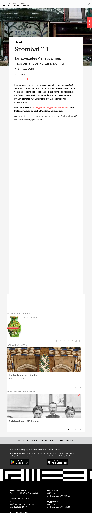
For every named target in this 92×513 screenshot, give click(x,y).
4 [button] (68, 341)
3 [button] (64, 341)
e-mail (31, 79)
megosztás (20, 79)
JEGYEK (90, 23)
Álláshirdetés (49, 440)
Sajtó (35, 440)
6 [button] (76, 341)
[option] (44, 327)
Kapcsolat (23, 440)
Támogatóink (67, 440)
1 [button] (57, 341)
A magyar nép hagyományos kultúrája (51, 107)
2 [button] (60, 341)
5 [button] (72, 341)
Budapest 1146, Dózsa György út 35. (24, 493)
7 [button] (80, 341)
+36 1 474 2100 (23, 498)
